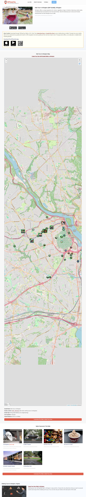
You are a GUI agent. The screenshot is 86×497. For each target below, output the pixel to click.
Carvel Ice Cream (69, 444)
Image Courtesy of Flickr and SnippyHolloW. (51, 446)
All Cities (30, 2)
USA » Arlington (15, 411)
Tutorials (46, 2)
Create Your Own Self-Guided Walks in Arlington (43, 56)
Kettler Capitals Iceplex (10, 466)
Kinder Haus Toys (48, 444)
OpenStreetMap (74, 405)
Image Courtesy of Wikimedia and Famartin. (71, 446)
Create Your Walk (38, 2)
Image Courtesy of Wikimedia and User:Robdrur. (11, 468)
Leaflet (68, 405)
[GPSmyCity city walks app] (11, 2)
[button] (63, 223)
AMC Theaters (28, 444)
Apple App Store (41, 33)
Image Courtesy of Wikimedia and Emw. (30, 446)
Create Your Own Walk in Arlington (36, 486)
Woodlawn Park (28, 466)
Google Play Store (50, 33)
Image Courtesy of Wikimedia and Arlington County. (12, 446)
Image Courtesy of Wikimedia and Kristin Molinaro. (43, 15)
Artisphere (6, 444)
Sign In (54, 2)
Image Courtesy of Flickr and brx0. (29, 468)
